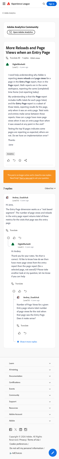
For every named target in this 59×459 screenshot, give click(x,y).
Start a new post (26, 178)
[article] (29, 218)
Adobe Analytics (10, 13)
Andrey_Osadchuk (20, 197)
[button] (15, 58)
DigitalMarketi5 (18, 64)
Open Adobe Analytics (23, 32)
